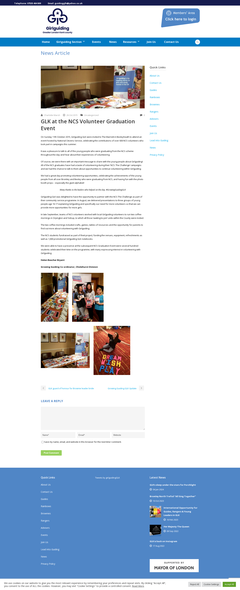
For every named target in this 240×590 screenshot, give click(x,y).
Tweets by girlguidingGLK (107, 477)
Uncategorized (91, 115)
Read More (138, 586)
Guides (153, 90)
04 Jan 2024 (158, 489)
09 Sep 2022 (172, 531)
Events (96, 42)
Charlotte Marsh (52, 115)
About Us (155, 75)
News (113, 42)
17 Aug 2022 (158, 545)
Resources (129, 42)
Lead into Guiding (159, 140)
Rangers (154, 111)
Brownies (155, 104)
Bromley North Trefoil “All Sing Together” (173, 496)
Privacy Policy (157, 154)
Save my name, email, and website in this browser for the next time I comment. (82, 441)
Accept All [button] (229, 584)
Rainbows (155, 97)
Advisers (154, 118)
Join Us (151, 42)
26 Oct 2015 (72, 115)
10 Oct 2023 (158, 500)
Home (46, 42)
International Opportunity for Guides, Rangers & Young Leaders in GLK (180, 511)
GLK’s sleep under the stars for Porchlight (173, 484)
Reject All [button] (194, 584)
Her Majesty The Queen (176, 526)
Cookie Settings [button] (211, 584)
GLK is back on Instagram (163, 541)
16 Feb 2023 (172, 519)
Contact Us (171, 42)
